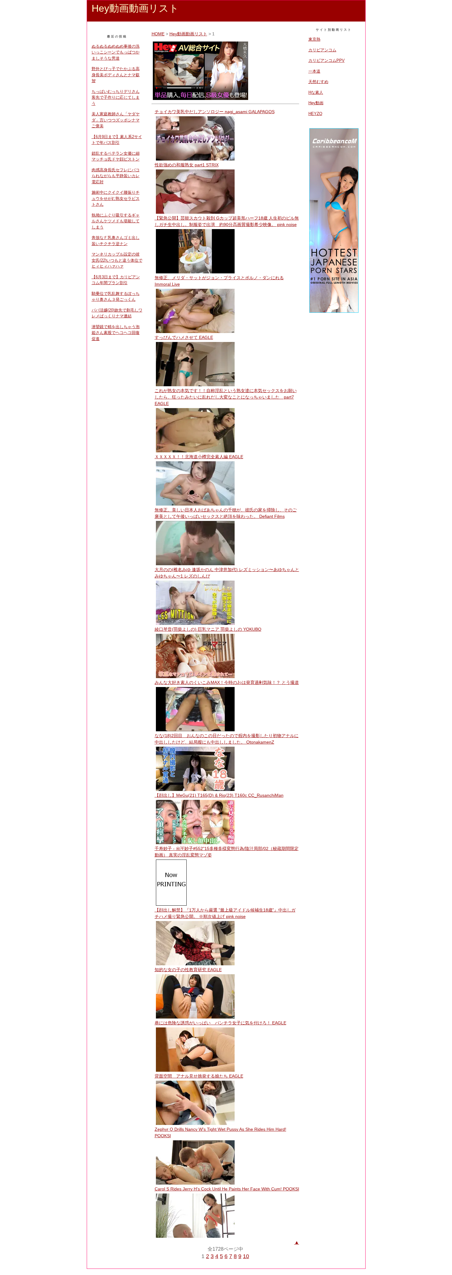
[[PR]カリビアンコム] (333, 312)
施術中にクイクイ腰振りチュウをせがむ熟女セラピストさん (116, 198)
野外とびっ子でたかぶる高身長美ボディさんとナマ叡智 (116, 74)
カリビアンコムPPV (326, 60)
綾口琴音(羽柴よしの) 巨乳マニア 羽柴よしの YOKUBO (208, 629)
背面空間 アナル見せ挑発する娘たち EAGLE (199, 1076)
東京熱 (314, 39)
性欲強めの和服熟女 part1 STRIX (187, 164)
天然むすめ (318, 81)
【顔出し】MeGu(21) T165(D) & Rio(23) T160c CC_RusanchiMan (219, 795)
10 (246, 1256)
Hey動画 (315, 103)
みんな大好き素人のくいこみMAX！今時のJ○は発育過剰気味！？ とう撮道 (227, 682)
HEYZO (315, 113)
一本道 (314, 71)
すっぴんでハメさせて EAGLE (184, 337)
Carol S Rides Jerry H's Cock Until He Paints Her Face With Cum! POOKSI (227, 1188)
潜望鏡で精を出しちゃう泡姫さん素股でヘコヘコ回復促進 (116, 332)
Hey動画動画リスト (188, 33)
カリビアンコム (322, 50)
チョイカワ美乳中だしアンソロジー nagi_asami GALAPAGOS (215, 111)
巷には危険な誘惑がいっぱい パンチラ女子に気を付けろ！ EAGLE (220, 1022)
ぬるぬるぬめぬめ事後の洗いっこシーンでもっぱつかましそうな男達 (116, 52)
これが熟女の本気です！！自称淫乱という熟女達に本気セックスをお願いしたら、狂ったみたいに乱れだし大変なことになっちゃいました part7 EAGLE (226, 397)
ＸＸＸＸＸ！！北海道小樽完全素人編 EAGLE (199, 456)
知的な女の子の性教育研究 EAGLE (188, 969)
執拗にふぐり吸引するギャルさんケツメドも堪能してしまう (116, 221)
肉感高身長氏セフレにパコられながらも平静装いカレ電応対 (116, 176)
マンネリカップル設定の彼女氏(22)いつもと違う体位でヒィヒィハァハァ (117, 260)
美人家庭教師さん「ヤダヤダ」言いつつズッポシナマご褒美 (116, 120)
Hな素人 (315, 92)
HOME (158, 33)
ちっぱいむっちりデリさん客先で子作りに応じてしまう (116, 97)
